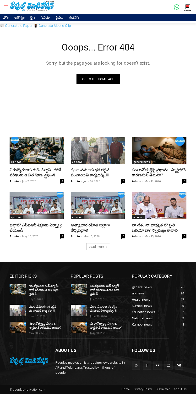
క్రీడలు (60, 17)
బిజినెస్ (74, 17)
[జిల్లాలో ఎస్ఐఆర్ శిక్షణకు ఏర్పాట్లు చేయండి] (37, 205)
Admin (14, 181)
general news (141, 161)
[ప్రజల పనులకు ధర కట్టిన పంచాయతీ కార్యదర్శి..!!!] (98, 150)
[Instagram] (168, 365)
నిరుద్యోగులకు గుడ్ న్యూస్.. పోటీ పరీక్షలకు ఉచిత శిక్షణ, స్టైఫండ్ (35, 172)
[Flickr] (157, 365)
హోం (6, 17)
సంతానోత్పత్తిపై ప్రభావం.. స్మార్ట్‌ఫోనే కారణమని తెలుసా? (159, 172)
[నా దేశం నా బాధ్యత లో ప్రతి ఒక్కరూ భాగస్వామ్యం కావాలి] (159, 205)
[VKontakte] (179, 365)
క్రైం (32, 17)
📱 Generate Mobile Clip (52, 25)
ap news (16, 161)
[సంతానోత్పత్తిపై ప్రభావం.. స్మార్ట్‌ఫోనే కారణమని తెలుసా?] (159, 150)
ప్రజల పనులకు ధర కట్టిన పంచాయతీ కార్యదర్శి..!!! (90, 172)
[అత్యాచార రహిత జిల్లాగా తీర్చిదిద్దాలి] (98, 205)
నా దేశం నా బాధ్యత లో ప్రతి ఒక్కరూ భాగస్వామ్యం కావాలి (155, 228)
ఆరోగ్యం (19, 17)
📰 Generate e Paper (16, 25)
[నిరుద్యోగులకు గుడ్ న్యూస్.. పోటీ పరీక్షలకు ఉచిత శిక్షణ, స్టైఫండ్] (37, 150)
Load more (96, 247)
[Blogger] (136, 365)
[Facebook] (147, 365)
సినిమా (45, 17)
